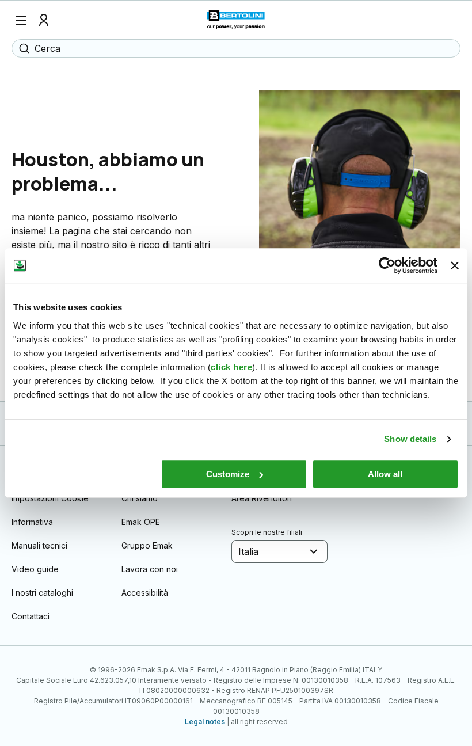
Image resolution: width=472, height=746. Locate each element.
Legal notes (205, 721)
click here (231, 367)
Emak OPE (140, 522)
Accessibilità (144, 592)
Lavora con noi (149, 569)
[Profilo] (44, 20)
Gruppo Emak (147, 545)
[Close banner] (455, 265)
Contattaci (31, 616)
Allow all (385, 474)
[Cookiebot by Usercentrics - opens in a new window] (387, 265)
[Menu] (21, 20)
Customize (227, 474)
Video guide (35, 569)
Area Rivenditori (261, 498)
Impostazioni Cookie (50, 498)
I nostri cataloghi (42, 592)
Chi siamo (139, 498)
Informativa (32, 522)
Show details (410, 439)
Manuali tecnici (39, 545)
